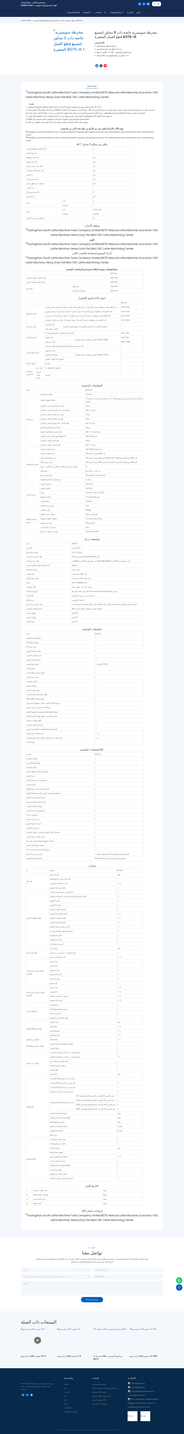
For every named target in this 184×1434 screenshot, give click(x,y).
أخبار (65, 1400)
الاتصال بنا (67, 1408)
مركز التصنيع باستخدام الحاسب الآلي (105, 1388)
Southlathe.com (110, 1430)
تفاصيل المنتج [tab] (92, 86)
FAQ (65, 1404)
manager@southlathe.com (142, 1391)
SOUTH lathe (26, 20)
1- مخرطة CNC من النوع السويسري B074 (108, 1357)
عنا (65, 1396)
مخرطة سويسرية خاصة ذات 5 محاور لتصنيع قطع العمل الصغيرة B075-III (58, 20)
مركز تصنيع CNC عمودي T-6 (69, 1356)
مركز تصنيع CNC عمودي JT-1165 (143, 1356)
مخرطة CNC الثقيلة (99, 1392)
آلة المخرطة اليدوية (99, 1400)
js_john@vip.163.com (136, 1395)
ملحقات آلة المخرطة (99, 1404)
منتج (65, 1388)
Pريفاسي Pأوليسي (70, 1411)
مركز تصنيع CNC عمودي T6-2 (33, 1356)
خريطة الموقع (122, 1430)
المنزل (66, 1384)
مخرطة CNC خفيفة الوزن (101, 1396)
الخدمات (67, 1392)
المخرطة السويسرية (99, 1384)
